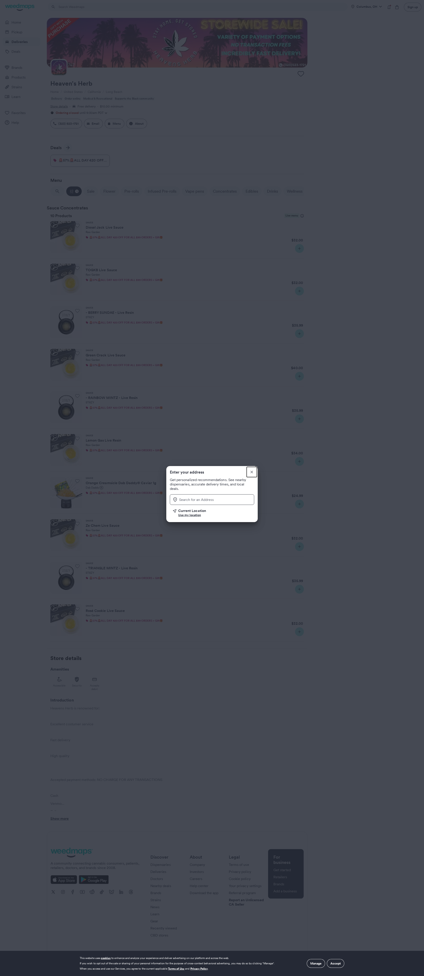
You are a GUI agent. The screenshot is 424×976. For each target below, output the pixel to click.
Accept (335, 963)
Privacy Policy (199, 968)
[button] (213, 512)
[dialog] (212, 963)
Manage (316, 963)
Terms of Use (176, 968)
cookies (106, 958)
